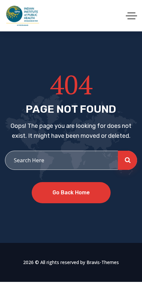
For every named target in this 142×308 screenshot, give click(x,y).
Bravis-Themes (103, 262)
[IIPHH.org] (22, 15)
